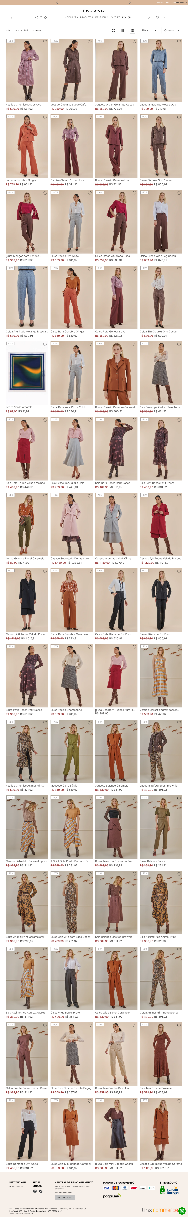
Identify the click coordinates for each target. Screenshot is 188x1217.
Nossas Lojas (16, 1186)
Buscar (36, 17)
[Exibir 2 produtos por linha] (113, 30)
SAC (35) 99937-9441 (64, 1192)
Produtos (86, 17)
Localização (41, 17)
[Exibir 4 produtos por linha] (132, 30)
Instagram (45, 17)
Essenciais (102, 17)
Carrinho (165, 17)
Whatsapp (182, 1211)
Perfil (149, 17)
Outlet (115, 17)
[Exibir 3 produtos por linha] (123, 30)
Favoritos (157, 17)
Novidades (71, 17)
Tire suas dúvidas (65, 1197)
